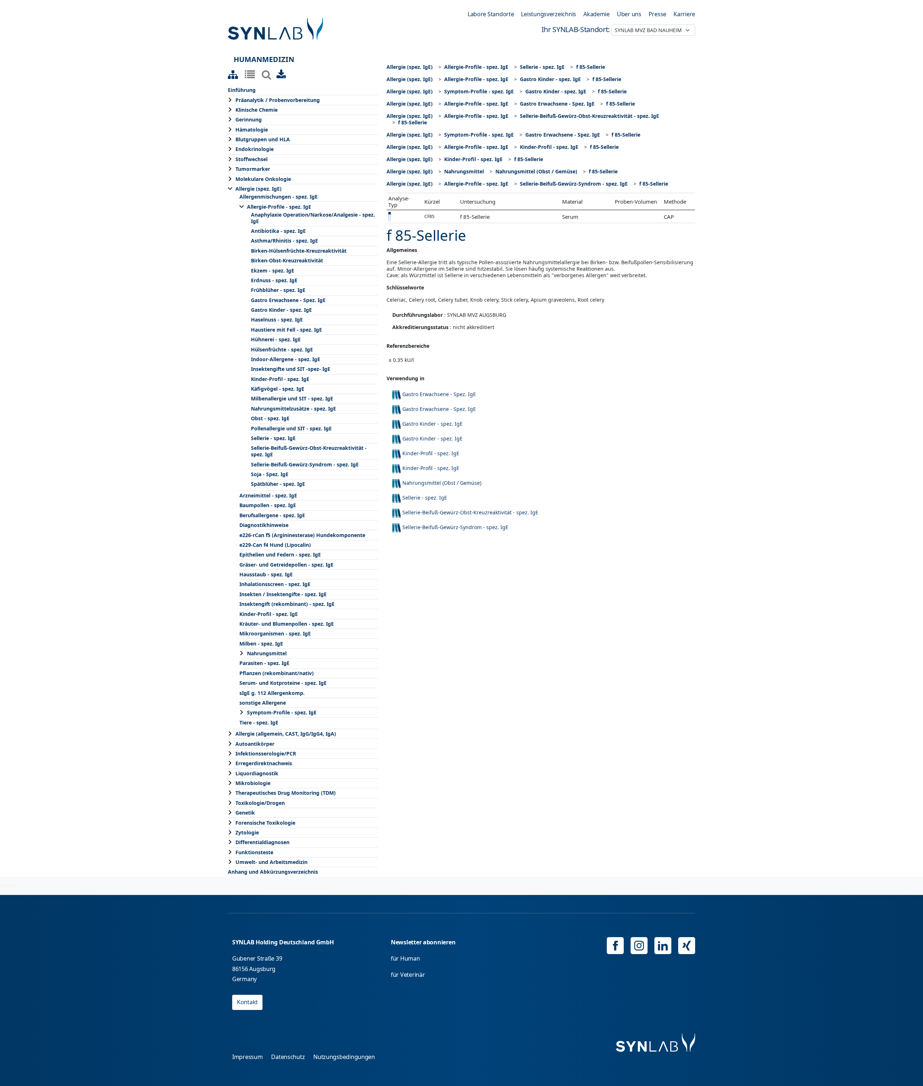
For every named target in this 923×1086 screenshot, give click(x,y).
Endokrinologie (254, 149)
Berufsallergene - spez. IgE (272, 515)
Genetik (245, 812)
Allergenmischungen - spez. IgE (278, 196)
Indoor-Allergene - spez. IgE (285, 359)
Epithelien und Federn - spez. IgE (280, 554)
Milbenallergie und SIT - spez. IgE (292, 398)
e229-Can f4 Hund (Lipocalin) (275, 544)
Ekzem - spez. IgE (272, 270)
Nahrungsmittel (267, 653)
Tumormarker (252, 168)
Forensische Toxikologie (265, 822)
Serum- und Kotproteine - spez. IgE (283, 682)
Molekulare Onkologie (263, 179)
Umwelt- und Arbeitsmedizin (271, 862)
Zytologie (247, 832)
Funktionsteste (254, 852)
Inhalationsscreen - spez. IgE (274, 584)
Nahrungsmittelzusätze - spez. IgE (293, 408)
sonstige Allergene (262, 702)
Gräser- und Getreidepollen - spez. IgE (286, 564)
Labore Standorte (491, 14)
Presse (657, 14)
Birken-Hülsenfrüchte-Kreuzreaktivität (298, 250)
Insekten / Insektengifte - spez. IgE (283, 594)
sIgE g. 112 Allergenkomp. (272, 693)
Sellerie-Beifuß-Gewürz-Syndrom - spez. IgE (305, 464)
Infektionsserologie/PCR (265, 753)
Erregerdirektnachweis (263, 763)
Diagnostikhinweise (263, 525)
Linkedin (663, 945)
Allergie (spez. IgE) (258, 188)
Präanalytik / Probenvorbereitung (277, 100)
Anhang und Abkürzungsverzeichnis (273, 871)
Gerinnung (248, 119)
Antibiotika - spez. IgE (278, 230)
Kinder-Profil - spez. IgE (280, 379)
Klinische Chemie (256, 109)
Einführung (242, 90)
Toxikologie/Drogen (260, 802)
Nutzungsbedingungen (344, 1057)
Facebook (615, 945)
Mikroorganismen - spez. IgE (275, 633)
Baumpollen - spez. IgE (267, 505)
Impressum (247, 1057)
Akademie (596, 14)
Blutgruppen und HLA (262, 139)
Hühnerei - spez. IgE (276, 339)
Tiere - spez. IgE (258, 722)
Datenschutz (288, 1057)
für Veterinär (408, 975)
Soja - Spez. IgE (269, 474)
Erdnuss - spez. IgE (274, 280)
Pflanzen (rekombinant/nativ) (276, 673)
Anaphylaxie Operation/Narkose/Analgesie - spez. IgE (313, 218)
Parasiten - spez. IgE (264, 663)
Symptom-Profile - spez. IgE (282, 712)
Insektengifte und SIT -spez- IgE (290, 368)
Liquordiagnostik (256, 773)
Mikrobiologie (252, 783)
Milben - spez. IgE (261, 643)
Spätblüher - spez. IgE (278, 483)
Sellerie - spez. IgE (273, 438)
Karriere (684, 14)
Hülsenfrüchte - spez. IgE (282, 349)
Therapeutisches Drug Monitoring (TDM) (285, 792)
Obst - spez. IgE (270, 418)
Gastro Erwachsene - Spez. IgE (288, 300)
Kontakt (247, 1002)
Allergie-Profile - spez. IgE (279, 206)
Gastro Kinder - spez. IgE (281, 309)
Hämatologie (251, 129)
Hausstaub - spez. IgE (266, 574)
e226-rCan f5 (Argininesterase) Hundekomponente (302, 535)
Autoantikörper (254, 743)
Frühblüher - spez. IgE (278, 290)
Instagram (639, 945)
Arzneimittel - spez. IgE (268, 495)
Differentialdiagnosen (262, 842)
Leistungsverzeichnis (548, 14)
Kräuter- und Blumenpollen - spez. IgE (286, 623)
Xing (687, 945)
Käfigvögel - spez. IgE (277, 388)
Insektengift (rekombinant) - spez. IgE (287, 603)
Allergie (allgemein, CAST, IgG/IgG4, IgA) (285, 733)
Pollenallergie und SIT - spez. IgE (291, 428)
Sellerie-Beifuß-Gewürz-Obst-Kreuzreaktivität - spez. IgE (309, 451)
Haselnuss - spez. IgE (277, 319)
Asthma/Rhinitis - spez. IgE (284, 240)
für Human (405, 958)
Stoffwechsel (251, 159)
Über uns (629, 14)
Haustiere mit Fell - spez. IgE (286, 329)
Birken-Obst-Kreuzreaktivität (287, 260)
